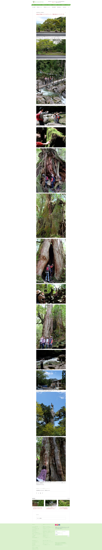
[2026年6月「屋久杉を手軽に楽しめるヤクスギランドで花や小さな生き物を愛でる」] (38, 503)
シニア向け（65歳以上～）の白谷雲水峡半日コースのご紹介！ (51, 508)
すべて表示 (68, 498)
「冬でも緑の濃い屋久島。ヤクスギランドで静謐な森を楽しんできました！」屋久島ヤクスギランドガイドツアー (63, 508)
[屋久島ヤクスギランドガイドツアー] (64, 503)
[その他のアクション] (65, 12)
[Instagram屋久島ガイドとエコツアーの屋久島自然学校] (55, 525)
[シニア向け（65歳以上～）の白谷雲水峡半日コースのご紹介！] (51, 503)
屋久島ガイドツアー (47, 490)
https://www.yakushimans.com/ (58, 544)
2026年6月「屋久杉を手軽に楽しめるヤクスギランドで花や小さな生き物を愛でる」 (38, 508)
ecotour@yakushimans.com (59, 545)
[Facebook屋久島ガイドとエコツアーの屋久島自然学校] (59, 525)
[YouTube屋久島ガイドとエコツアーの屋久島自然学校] (57, 525)
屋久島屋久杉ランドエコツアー (40, 490)
